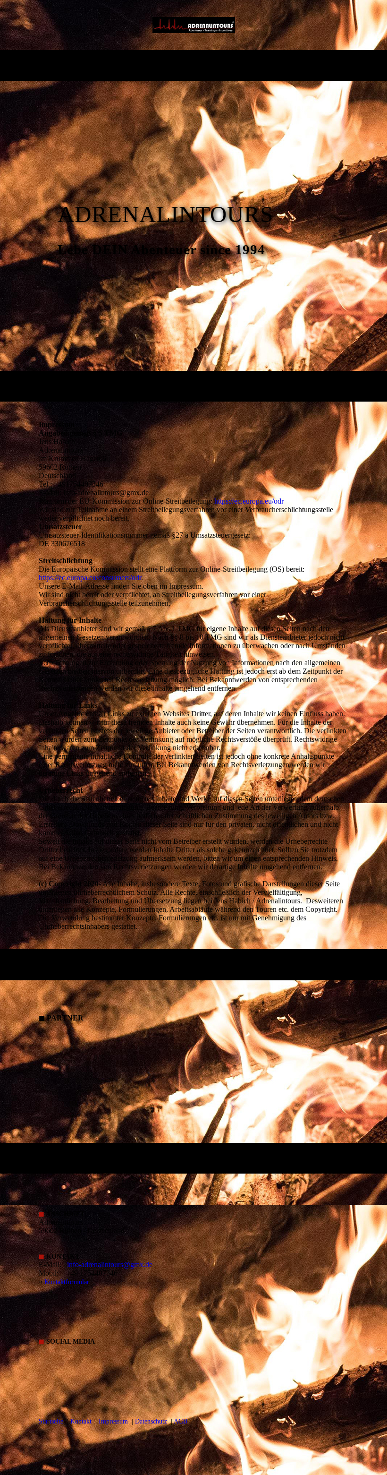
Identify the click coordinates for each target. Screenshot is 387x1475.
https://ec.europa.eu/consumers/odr (90, 578)
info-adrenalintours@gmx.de (109, 1265)
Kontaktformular (66, 1282)
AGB (180, 1421)
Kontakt (81, 1421)
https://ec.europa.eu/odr (249, 501)
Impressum (113, 1421)
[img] (193, 25)
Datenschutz (151, 1421)
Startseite (51, 1421)
